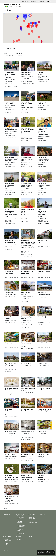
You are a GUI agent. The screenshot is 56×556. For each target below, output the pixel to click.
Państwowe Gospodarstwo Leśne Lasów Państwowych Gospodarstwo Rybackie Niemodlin (28, 244)
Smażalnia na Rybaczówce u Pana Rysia (44, 294)
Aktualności (6, 514)
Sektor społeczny (20, 527)
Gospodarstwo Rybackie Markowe (11, 128)
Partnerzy (7, 86)
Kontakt (30, 536)
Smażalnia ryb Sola (27, 431)
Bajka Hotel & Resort (11, 364)
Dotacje (42, 514)
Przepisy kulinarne (20, 537)
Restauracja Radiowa (8, 410)
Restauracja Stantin (27, 343)
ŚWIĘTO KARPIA (25, 1)
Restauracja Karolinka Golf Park (11, 476)
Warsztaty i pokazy (33, 519)
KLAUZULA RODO (20, 533)
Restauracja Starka (11, 431)
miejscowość (19, 53)
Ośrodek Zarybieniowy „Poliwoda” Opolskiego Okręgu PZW (11, 213)
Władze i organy (20, 517)
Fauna (6, 543)
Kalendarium (7, 541)
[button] (21, 29)
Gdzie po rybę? (8, 83)
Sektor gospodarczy (42, 81)
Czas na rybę (31, 517)
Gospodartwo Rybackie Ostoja (10, 241)
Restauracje (47, 79)
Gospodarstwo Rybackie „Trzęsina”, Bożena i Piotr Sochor (28, 130)
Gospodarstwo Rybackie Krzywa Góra (27, 159)
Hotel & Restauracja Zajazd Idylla (27, 272)
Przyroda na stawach (8, 540)
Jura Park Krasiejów (27, 364)
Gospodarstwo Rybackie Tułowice (27, 73)
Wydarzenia (31, 514)
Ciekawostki (19, 539)
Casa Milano (9, 292)
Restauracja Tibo (43, 454)
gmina (5, 53)
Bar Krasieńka (42, 364)
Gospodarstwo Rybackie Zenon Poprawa (10, 185)
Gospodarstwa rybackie (10, 85)
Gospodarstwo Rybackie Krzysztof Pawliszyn (11, 159)
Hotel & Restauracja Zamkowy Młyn (27, 455)
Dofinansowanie (20, 519)
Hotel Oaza (8, 343)
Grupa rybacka (24, 83)
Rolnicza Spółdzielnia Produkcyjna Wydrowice (42, 212)
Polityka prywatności (21, 531)
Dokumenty (19, 518)
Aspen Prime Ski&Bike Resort (26, 476)
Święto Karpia (31, 515)
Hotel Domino (42, 431)
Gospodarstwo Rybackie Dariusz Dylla (27, 103)
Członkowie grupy (9, 81)
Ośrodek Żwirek (10, 454)
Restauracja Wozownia (41, 476)
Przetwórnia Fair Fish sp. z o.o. (10, 102)
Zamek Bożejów (43, 343)
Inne (30, 521)
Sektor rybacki (13, 86)
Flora (6, 544)
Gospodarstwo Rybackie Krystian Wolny (44, 185)
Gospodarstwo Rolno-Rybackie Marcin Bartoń (26, 185)
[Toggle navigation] (50, 5)
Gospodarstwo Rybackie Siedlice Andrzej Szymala (43, 159)
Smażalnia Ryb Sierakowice (9, 272)
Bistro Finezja (42, 317)
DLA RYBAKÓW (41, 1)
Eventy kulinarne (32, 518)
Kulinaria (18, 536)
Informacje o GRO (20, 515)
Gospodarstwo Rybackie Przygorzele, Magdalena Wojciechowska (43, 131)
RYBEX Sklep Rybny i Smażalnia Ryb (44, 410)
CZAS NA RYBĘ (33, 1)
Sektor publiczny (20, 526)
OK (53, 552)
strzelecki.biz (14, 550)
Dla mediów (19, 521)
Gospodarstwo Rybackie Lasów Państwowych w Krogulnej (10, 75)
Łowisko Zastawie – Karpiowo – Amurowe (27, 211)
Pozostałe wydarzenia (33, 522)
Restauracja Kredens (28, 388)
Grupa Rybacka (20, 514)
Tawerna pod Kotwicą (42, 102)
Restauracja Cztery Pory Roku (44, 389)
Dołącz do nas (20, 529)
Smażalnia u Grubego (9, 317)
